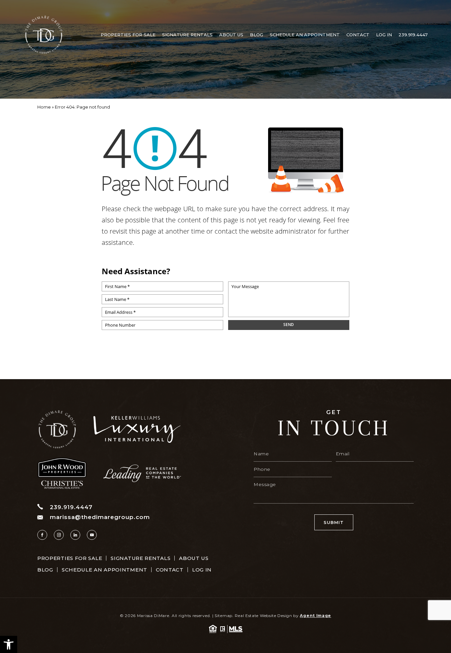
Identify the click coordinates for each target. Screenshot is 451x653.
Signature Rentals (187, 35)
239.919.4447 (413, 34)
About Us (231, 35)
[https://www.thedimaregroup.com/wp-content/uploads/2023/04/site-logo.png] (43, 34)
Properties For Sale (128, 35)
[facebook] (42, 535)
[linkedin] (75, 535)
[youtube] (92, 535)
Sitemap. (224, 615)
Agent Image (315, 615)
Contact (357, 35)
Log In (384, 35)
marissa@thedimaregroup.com (100, 517)
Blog (256, 35)
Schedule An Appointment (305, 35)
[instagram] (59, 535)
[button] (8, 644)
